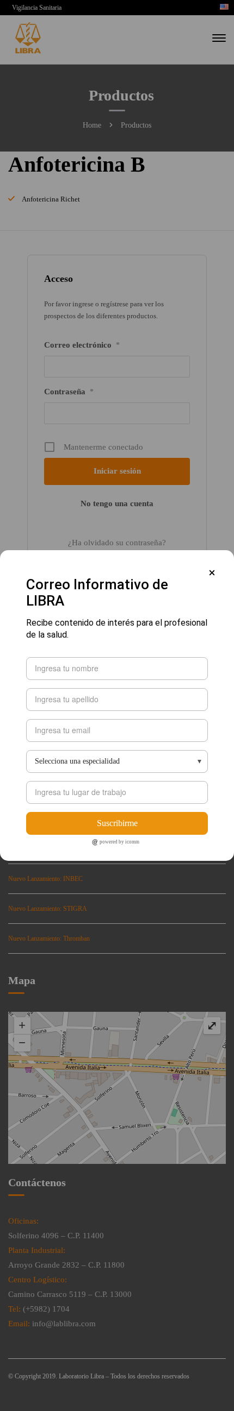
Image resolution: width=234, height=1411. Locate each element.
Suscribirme (117, 823)
